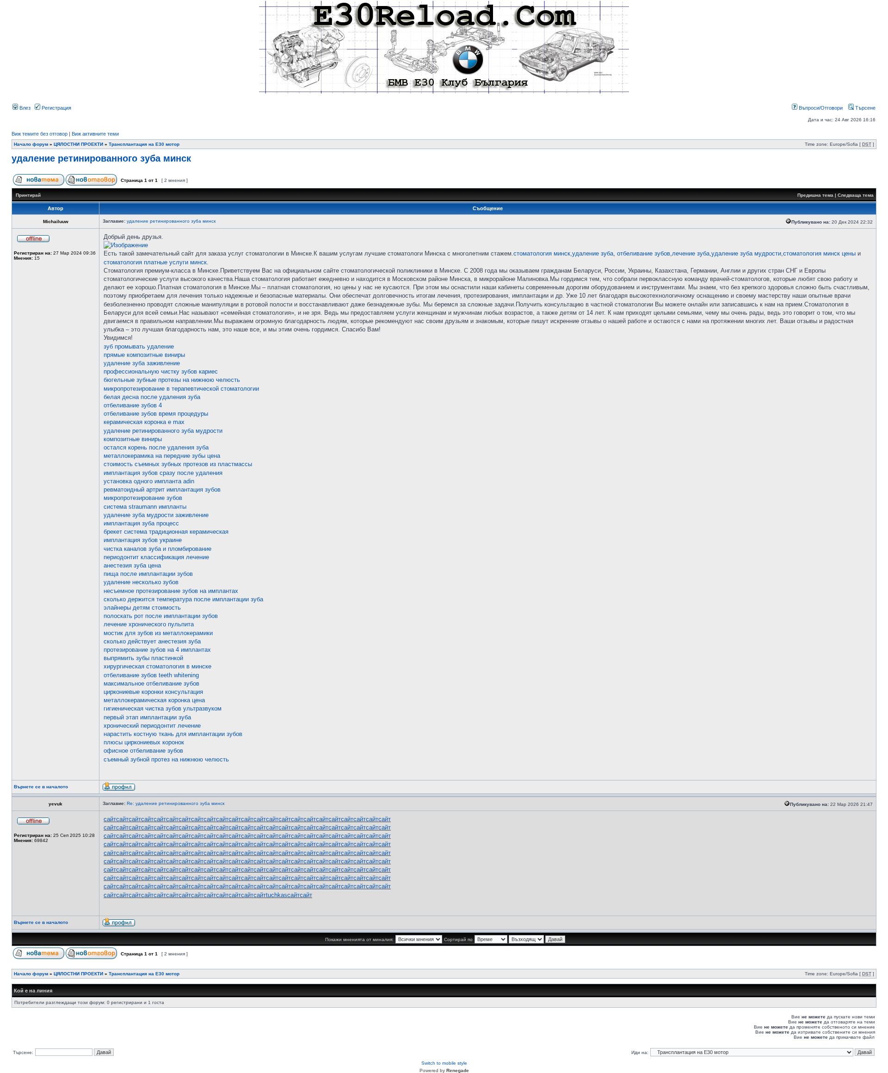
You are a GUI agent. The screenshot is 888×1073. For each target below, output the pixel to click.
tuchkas (276, 895)
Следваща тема (856, 195)
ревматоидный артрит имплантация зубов (162, 489)
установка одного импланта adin (149, 481)
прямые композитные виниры (144, 354)
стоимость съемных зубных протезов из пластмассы (178, 464)
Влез (24, 108)
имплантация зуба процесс (141, 523)
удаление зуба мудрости (746, 253)
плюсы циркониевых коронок (144, 742)
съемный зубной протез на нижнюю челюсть (166, 759)
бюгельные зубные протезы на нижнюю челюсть (172, 379)
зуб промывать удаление (139, 346)
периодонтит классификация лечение (156, 557)
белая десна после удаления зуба (152, 396)
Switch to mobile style (444, 1063)
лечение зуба (690, 253)
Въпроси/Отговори (820, 108)
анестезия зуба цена (132, 565)
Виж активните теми (95, 134)
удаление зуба (592, 253)
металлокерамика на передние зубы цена (162, 455)
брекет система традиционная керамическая (166, 531)
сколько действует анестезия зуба (152, 641)
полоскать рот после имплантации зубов (161, 615)
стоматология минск (541, 253)
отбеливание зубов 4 (133, 405)
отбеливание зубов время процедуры (156, 413)
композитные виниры (133, 439)
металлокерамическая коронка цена (154, 700)
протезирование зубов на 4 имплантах (157, 649)
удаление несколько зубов (141, 582)
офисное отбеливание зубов (143, 750)
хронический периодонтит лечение (152, 725)
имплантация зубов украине (143, 539)
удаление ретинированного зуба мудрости (163, 430)
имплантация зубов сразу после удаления (163, 472)
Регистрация (55, 108)
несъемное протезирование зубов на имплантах (171, 590)
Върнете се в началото (41, 786)
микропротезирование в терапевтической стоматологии (181, 388)
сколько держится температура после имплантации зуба (183, 599)
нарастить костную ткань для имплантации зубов (173, 733)
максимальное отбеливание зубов (151, 683)
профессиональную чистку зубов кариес (161, 371)
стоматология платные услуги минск (155, 262)
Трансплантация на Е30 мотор (144, 144)
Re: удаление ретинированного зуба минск (175, 803)
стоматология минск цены (819, 253)
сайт (110, 819)
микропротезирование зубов (143, 497)
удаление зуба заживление (142, 363)
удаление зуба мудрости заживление (156, 515)
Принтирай (28, 195)
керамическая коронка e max (144, 421)
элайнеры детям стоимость (142, 607)
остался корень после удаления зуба (156, 447)
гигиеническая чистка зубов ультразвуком (163, 708)
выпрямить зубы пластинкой (143, 658)
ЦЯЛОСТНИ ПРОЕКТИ (78, 144)
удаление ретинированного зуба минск (101, 158)
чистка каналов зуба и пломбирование (157, 548)
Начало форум (31, 144)
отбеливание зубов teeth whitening (151, 675)
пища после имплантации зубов (148, 573)
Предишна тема (815, 195)
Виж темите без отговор (40, 134)
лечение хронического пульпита (149, 624)
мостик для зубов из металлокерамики (158, 633)
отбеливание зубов (643, 253)
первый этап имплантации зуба (147, 717)
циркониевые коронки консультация (153, 691)
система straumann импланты (145, 506)
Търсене (865, 108)
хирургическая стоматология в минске (157, 666)
